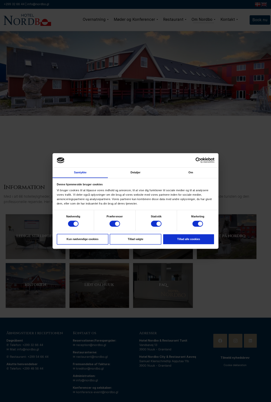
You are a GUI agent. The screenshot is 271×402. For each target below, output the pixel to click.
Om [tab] (190, 172)
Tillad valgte (135, 239)
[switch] (115, 224)
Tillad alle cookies (188, 239)
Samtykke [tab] (80, 172)
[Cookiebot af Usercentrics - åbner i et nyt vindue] (198, 160)
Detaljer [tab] (136, 172)
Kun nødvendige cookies (82, 239)
